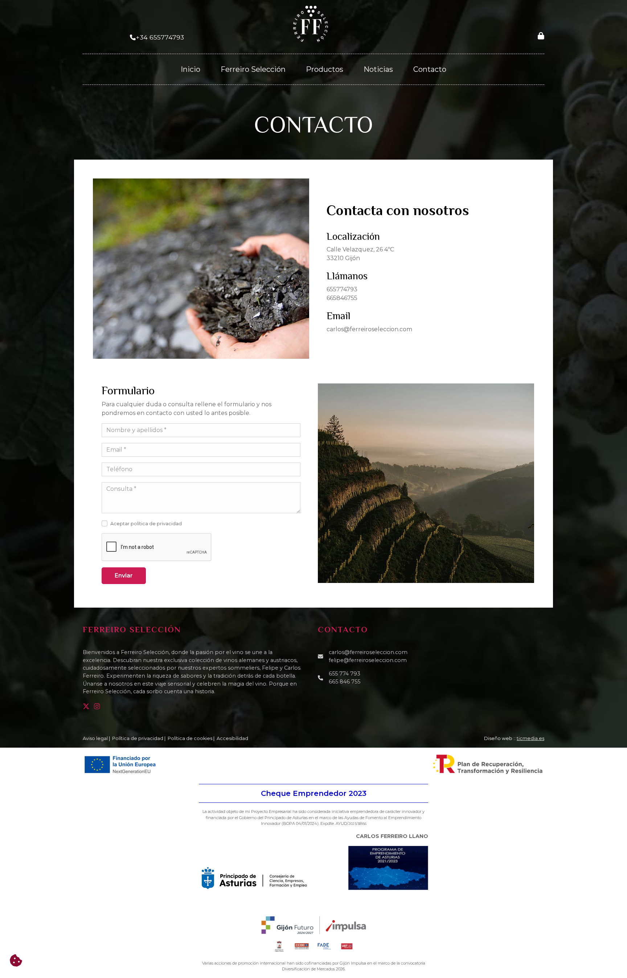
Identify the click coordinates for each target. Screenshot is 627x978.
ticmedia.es (530, 738)
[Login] (541, 35)
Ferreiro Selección (253, 69)
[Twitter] (88, 706)
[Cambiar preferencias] (16, 960)
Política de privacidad (137, 738)
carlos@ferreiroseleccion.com (369, 329)
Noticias (378, 69)
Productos (324, 69)
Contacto (429, 69)
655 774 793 (344, 673)
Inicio (190, 69)
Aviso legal (95, 738)
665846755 (342, 298)
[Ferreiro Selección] (310, 23)
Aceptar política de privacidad (146, 523)
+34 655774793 (160, 37)
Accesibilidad (232, 738)
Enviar (124, 575)
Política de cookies (190, 738)
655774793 (342, 289)
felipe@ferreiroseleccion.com (368, 660)
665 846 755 (344, 681)
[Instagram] (98, 706)
